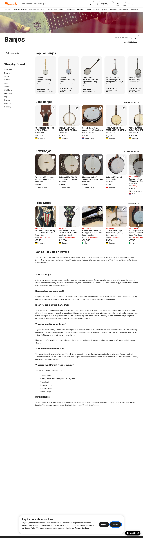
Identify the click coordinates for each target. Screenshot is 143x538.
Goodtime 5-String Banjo (44, 81)
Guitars (7, 9)
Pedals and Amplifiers (20, 9)
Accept (116, 524)
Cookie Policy (30, 528)
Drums (61, 9)
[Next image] (53, 115)
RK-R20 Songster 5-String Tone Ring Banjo (114, 81)
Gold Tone (8, 70)
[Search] (91, 3)
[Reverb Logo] (11, 4)
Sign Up (130, 4)
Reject (103, 524)
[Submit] (136, 37)
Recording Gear (52, 9)
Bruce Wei (8, 93)
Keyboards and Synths (36, 9)
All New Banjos (130, 151)
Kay (5, 97)
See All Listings (130, 42)
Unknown (7, 103)
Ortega (7, 86)
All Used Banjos (130, 102)
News (95, 9)
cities (87, 402)
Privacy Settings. (82, 528)
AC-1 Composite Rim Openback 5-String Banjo (91, 82)
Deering (7, 73)
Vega (6, 83)
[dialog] (71, 524)
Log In (137, 4)
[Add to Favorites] (53, 108)
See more (132, 203)
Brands (89, 9)
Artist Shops (113, 9)
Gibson (7, 80)
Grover (6, 76)
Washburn (8, 90)
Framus (7, 100)
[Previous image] (38, 115)
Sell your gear (105, 4)
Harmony (7, 107)
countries (96, 402)
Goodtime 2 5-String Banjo (67, 81)
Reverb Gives (123, 9)
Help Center (134, 9)
